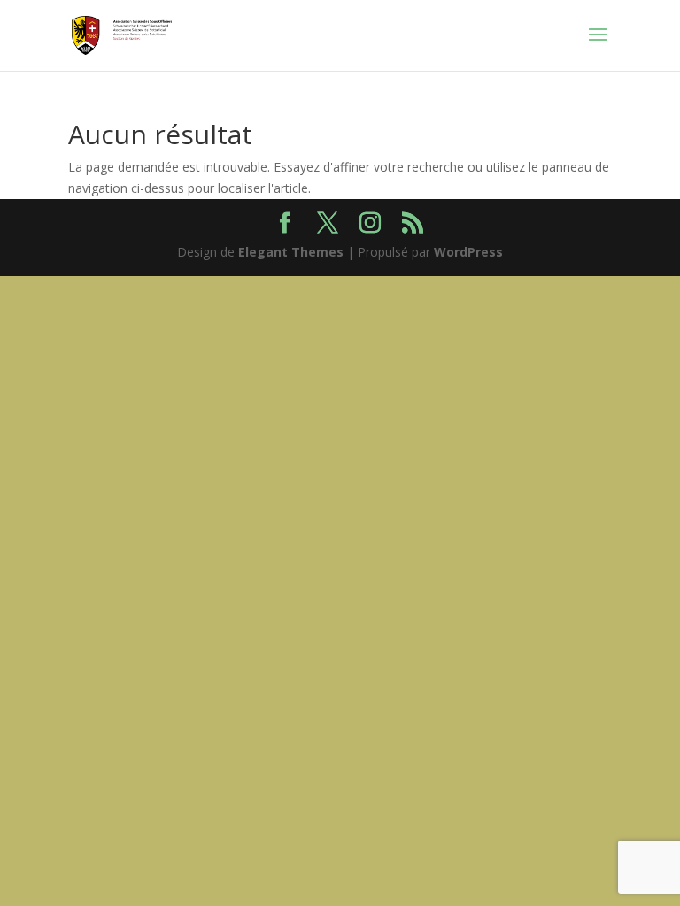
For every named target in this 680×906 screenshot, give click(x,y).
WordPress (468, 251)
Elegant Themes (291, 251)
